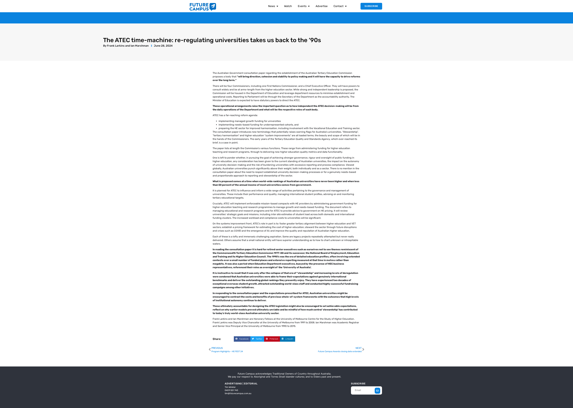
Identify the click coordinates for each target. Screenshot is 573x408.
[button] (242, 339)
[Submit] (377, 391)
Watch (288, 6)
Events (302, 6)
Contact (339, 6)
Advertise (322, 6)
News (271, 6)
